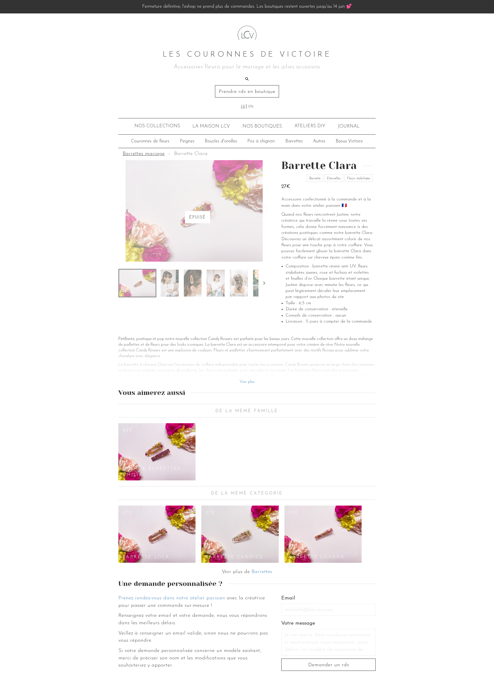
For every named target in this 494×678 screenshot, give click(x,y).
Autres (319, 141)
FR (243, 106)
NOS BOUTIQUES (262, 126)
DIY (309, 126)
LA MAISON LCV (211, 126)
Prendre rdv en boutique (247, 91)
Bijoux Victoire (349, 141)
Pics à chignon (261, 141)
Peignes (187, 141)
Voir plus (247, 382)
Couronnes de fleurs (150, 141)
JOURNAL (349, 126)
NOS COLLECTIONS (157, 126)
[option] (157, 451)
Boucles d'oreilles (221, 141)
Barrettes (294, 141)
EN (250, 106)
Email (288, 598)
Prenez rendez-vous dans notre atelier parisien (171, 598)
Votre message (298, 623)
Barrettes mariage (144, 153)
